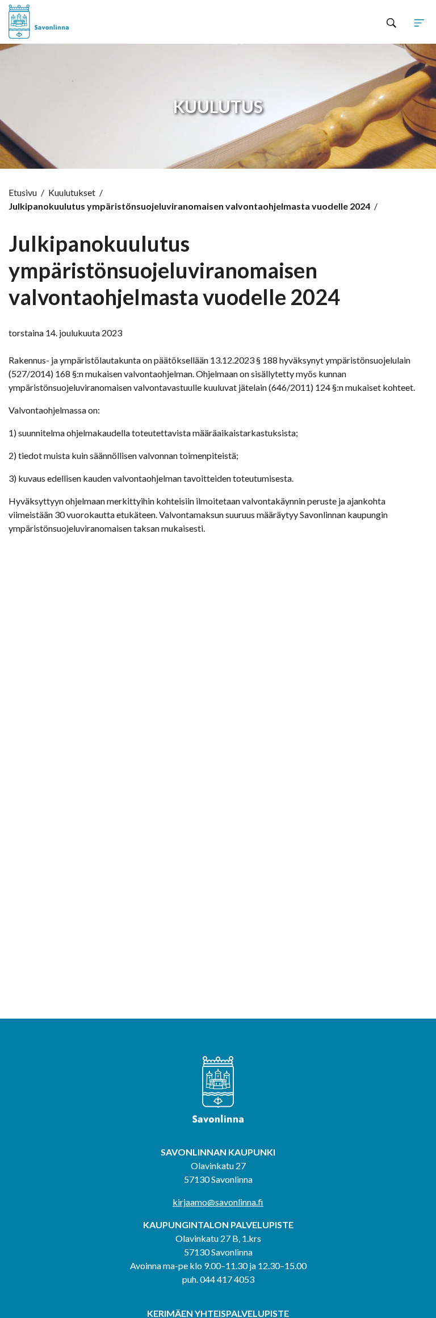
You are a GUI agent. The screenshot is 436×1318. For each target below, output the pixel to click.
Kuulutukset (71, 192)
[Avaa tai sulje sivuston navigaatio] (419, 22)
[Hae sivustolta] (391, 22)
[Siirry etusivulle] (92, 22)
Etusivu (23, 192)
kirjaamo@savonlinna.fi (218, 1201)
